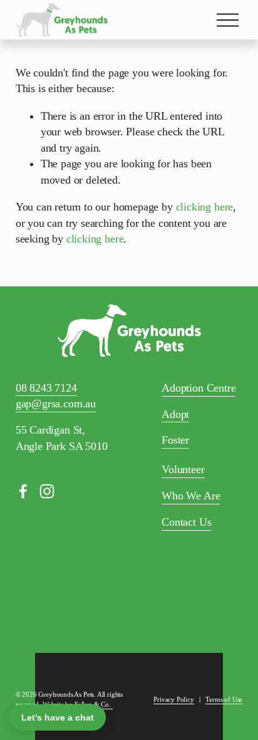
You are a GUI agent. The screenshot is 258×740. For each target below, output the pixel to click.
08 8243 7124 (46, 388)
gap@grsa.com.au (56, 403)
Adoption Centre (198, 388)
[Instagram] (46, 491)
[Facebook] (23, 491)
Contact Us (186, 522)
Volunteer (183, 469)
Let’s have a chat (57, 717)
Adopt (175, 414)
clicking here (205, 207)
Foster (175, 440)
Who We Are (191, 495)
